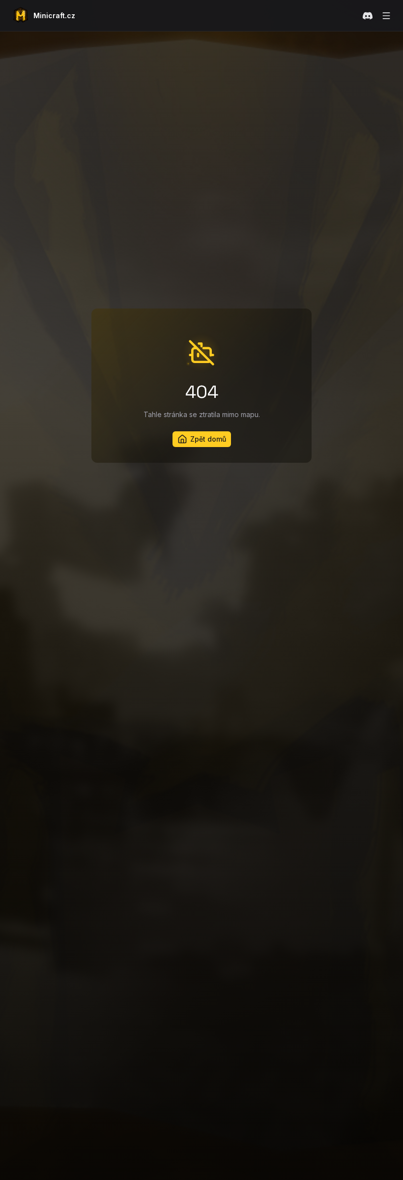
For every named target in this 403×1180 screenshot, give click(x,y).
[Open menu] (386, 16)
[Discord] (367, 16)
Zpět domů (208, 439)
